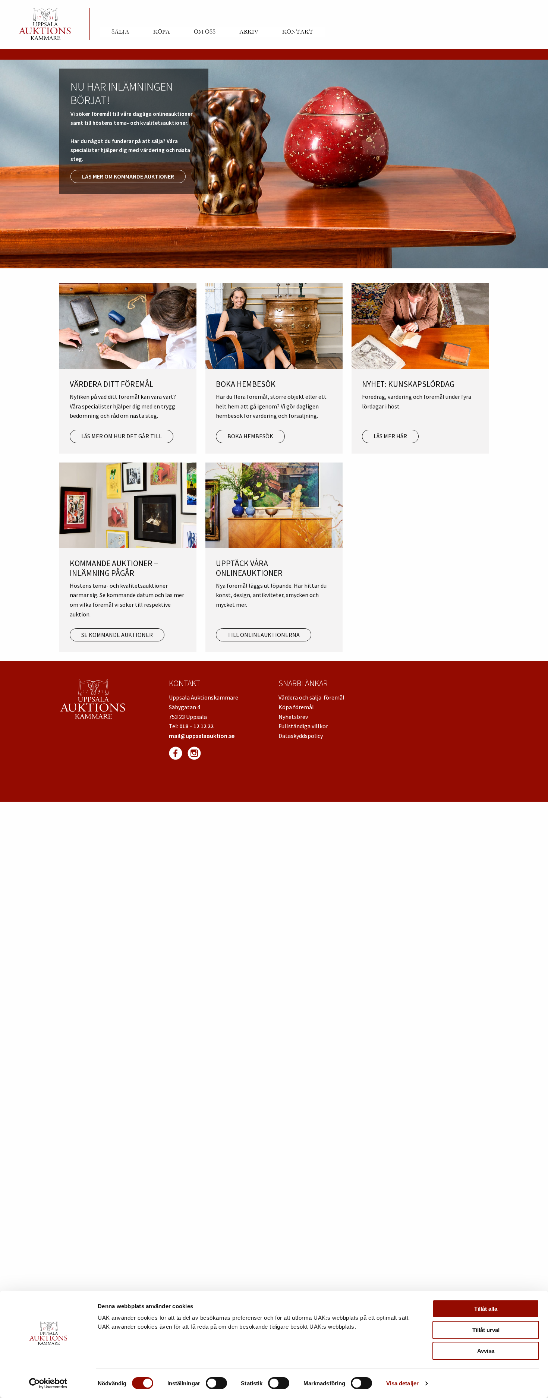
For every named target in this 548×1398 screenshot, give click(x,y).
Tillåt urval (486, 1330)
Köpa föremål (296, 707)
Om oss (204, 31)
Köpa (161, 31)
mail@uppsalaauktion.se (201, 735)
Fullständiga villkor (303, 726)
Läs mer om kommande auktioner (128, 176)
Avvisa (485, 1351)
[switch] (216, 1383)
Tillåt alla (485, 1309)
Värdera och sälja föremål (311, 697)
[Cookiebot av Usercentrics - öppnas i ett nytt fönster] (48, 1383)
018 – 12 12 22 (196, 726)
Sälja (120, 31)
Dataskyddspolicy (300, 735)
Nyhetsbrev (293, 716)
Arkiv (248, 31)
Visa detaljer (402, 1383)
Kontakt (297, 31)
